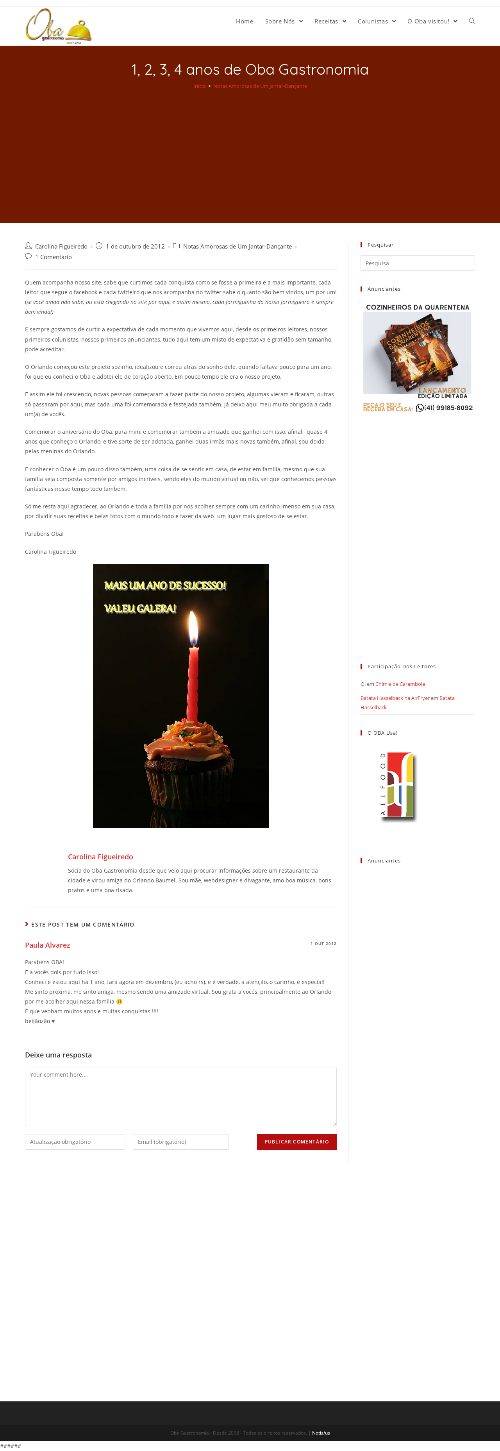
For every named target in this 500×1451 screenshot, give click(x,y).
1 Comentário (53, 257)
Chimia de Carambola (400, 683)
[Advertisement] (250, 151)
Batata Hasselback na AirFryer (395, 697)
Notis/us (321, 1433)
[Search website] (472, 21)
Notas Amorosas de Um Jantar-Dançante (237, 246)
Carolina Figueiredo (61, 246)
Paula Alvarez (47, 945)
